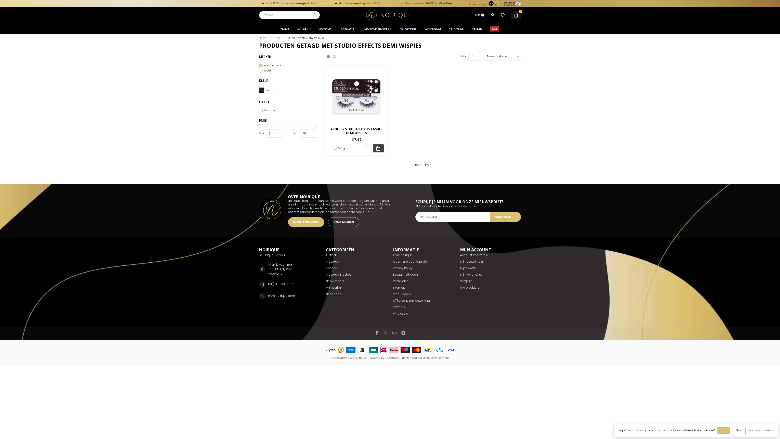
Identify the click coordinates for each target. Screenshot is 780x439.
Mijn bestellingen (472, 262)
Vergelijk (344, 148)
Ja (724, 430)
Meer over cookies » (761, 430)
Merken (477, 29)
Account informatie (474, 255)
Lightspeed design (414, 358)
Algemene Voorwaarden (411, 262)
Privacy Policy (403, 268)
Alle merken (272, 65)
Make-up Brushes (376, 29)
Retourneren (402, 294)
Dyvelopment (440, 358)
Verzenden (400, 281)
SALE (495, 29)
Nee (738, 430)
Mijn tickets (468, 268)
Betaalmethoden (405, 275)
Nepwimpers (408, 29)
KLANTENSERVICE (306, 222)
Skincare (347, 29)
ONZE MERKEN (343, 222)
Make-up (324, 29)
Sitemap (399, 288)
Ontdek (302, 29)
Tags (277, 38)
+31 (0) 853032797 (280, 284)
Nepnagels (456, 29)
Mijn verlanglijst (471, 275)
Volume (269, 110)
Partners (399, 307)
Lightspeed (392, 358)
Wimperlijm (433, 29)
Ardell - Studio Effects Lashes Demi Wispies (356, 131)
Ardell (268, 70)
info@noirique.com (281, 296)
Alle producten (470, 288)
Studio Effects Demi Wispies (306, 38)
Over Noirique (403, 255)
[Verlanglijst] (503, 15)
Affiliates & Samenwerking (411, 301)
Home (285, 29)
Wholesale (400, 314)
